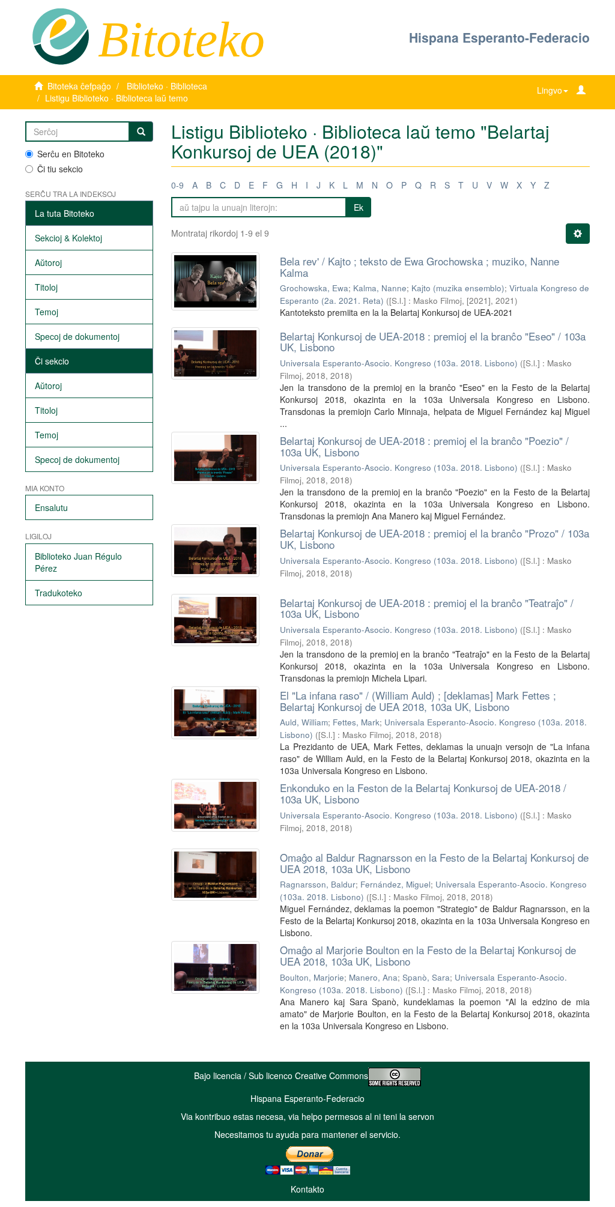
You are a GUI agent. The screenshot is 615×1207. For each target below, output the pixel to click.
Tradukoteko (58, 593)
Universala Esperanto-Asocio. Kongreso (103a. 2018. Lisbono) (399, 363)
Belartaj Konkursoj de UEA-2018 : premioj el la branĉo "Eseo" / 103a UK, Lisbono (433, 341)
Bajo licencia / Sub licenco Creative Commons (281, 1075)
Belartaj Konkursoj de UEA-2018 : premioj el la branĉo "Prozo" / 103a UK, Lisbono (434, 538)
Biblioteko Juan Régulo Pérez (78, 562)
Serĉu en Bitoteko (71, 154)
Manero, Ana (373, 977)
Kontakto (307, 1189)
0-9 (177, 185)
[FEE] (60, 35)
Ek (358, 207)
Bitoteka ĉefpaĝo (79, 86)
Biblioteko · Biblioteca (167, 86)
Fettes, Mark (356, 722)
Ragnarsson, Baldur (318, 884)
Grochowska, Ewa (314, 288)
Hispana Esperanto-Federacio (499, 37)
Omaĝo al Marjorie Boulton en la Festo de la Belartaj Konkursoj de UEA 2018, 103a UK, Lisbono (428, 955)
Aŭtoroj (48, 262)
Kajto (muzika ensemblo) (457, 288)
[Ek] (141, 131)
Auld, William (304, 722)
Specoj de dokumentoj (77, 336)
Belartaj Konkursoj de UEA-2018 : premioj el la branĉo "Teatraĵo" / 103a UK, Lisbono (427, 608)
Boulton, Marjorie (312, 977)
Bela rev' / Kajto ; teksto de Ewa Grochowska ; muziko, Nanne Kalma (419, 266)
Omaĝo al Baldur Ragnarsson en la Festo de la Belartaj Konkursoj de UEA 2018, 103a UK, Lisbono (434, 863)
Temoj (46, 312)
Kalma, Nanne (380, 288)
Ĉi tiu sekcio (60, 169)
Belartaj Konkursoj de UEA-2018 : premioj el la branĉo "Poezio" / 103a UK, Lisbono (424, 446)
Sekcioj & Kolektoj (68, 238)
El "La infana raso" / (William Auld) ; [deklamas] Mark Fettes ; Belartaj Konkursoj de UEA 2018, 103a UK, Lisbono (418, 701)
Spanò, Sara (426, 977)
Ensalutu (51, 507)
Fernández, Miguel (395, 884)
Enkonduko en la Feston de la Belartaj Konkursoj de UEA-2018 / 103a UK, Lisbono (423, 793)
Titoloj (46, 287)
